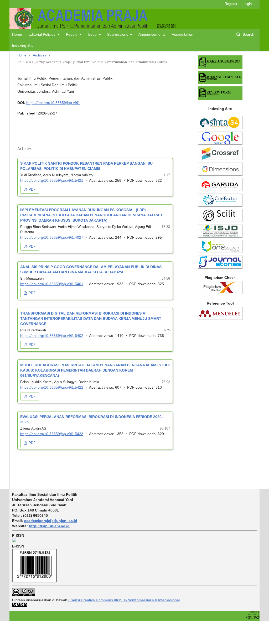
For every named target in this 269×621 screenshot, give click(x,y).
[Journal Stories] (220, 267)
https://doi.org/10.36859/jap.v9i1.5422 (51, 387)
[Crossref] (220, 159)
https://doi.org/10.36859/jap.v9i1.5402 (51, 335)
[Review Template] (220, 98)
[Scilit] (220, 221)
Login (248, 4)
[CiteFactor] (220, 205)
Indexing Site (23, 45)
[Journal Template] (220, 83)
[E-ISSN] (34, 581)
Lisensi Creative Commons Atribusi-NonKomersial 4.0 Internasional (124, 600)
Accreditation (182, 34)
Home (17, 34)
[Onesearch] (220, 252)
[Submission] (220, 67)
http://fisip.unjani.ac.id (49, 526)
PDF (31, 189)
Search (247, 34)
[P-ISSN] (14, 541)
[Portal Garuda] (220, 190)
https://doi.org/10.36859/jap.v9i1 (53, 103)
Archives (39, 55)
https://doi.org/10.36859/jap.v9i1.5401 (51, 284)
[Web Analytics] (19, 606)
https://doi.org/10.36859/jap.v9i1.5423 (51, 434)
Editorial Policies (42, 34)
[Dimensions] (220, 174)
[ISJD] (220, 236)
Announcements (151, 34)
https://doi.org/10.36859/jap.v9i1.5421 (51, 180)
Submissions (118, 34)
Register (231, 4)
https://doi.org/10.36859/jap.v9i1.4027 (51, 237)
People (72, 34)
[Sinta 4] (220, 128)
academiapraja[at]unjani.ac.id (50, 521)
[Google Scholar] (220, 143)
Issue (93, 34)
